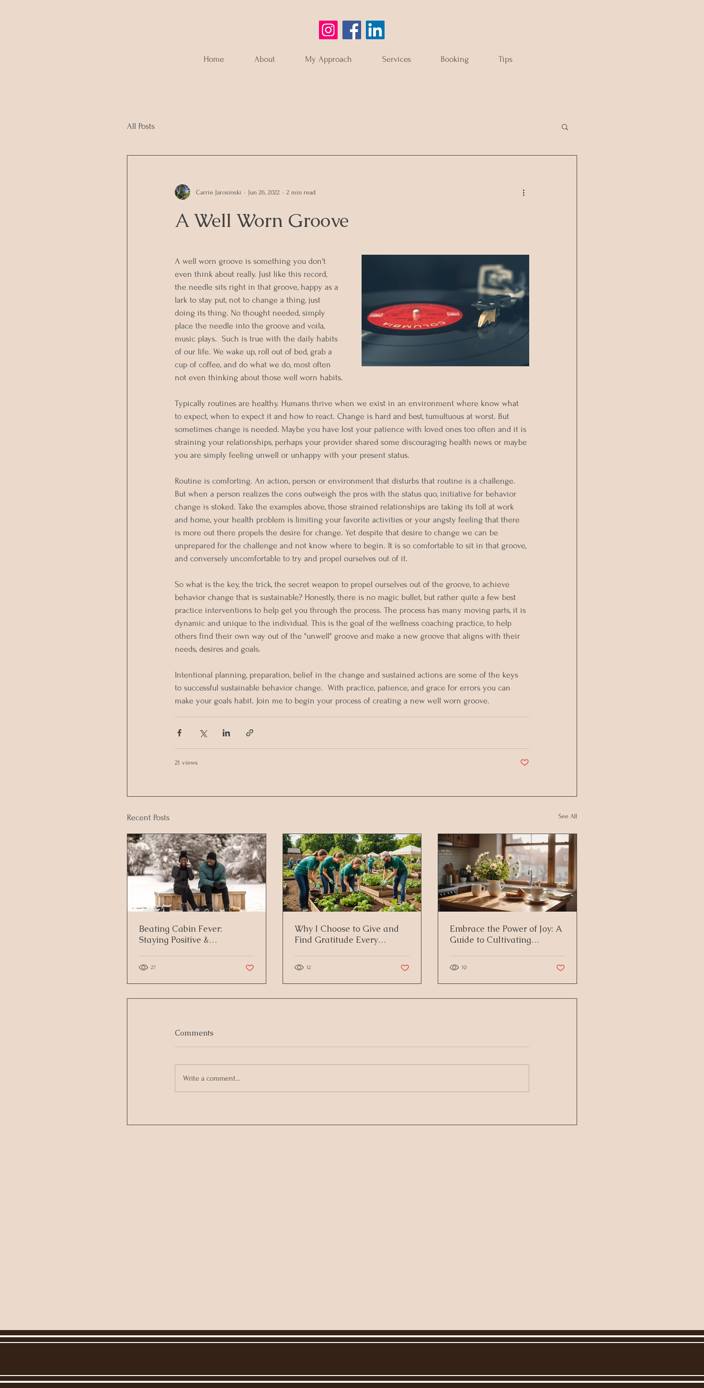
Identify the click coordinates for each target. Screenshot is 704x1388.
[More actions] (523, 192)
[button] (564, 126)
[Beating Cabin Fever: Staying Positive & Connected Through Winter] (196, 873)
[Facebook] (351, 30)
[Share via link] (249, 732)
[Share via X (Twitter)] (202, 732)
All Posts (141, 126)
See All (567, 816)
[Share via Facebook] (179, 732)
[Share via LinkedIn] (226, 732)
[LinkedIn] (375, 30)
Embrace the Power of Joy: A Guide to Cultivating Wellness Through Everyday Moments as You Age (506, 934)
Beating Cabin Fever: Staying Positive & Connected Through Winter (194, 934)
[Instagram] (328, 30)
